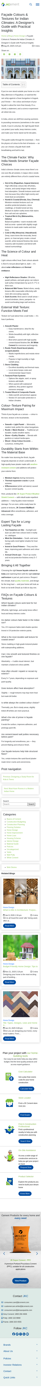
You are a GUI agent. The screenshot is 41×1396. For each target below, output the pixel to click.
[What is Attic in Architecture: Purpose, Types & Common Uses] (20, 891)
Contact (7, 1371)
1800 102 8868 (14, 1318)
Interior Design (13, 841)
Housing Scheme (14, 838)
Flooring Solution (14, 827)
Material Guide (13, 844)
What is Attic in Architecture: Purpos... (20, 910)
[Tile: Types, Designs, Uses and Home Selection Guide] (20, 1004)
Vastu (9, 852)
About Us (8, 1351)
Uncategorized (13, 849)
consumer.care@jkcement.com (16, 1302)
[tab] (20, 1345)
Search (6, 801)
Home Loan (11, 836)
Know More (25, 1194)
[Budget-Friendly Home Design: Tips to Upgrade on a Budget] (20, 948)
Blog (10, 36)
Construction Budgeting (16, 822)
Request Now (25, 1167)
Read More (9, 926)
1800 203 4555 (15, 1322)
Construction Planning (16, 825)
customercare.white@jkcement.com (18, 1306)
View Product (20, 1281)
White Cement (12, 858)
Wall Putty (11, 855)
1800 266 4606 (21, 1314)
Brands (7, 1345)
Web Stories (12, 867)
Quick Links (9, 1377)
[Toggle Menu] (37, 4)
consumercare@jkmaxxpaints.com (18, 1310)
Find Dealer (25, 1115)
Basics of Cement (14, 819)
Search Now (25, 1141)
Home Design (19, 36)
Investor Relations (12, 1365)
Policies (10, 847)
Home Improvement (15, 833)
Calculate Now (26, 1089)
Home (3, 36)
